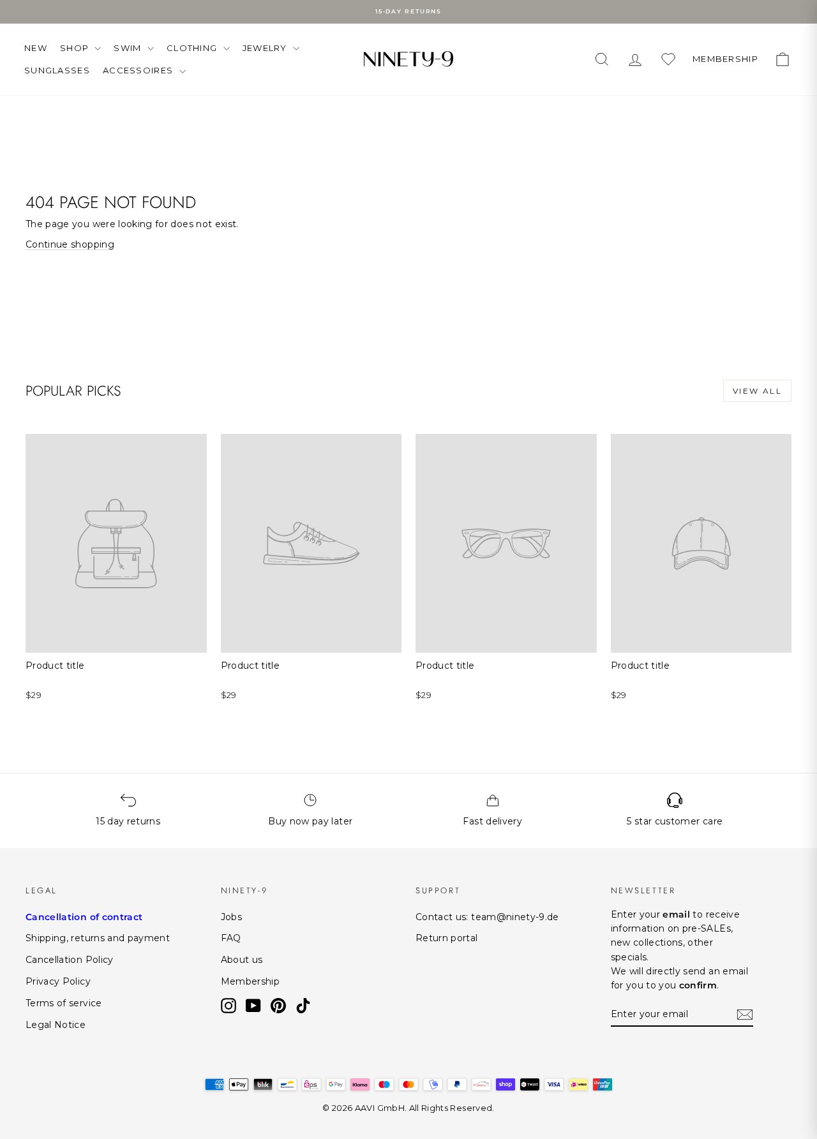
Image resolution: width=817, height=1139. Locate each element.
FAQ (231, 938)
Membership (250, 981)
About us (242, 959)
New (35, 48)
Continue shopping (70, 244)
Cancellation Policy (70, 959)
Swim (129, 48)
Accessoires (139, 70)
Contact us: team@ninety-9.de (487, 917)
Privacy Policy (58, 981)
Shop (76, 48)
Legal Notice (56, 1025)
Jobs (231, 917)
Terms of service (64, 1003)
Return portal (447, 938)
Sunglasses (57, 70)
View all (757, 391)
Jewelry (266, 48)
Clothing (193, 48)
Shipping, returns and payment (98, 938)
